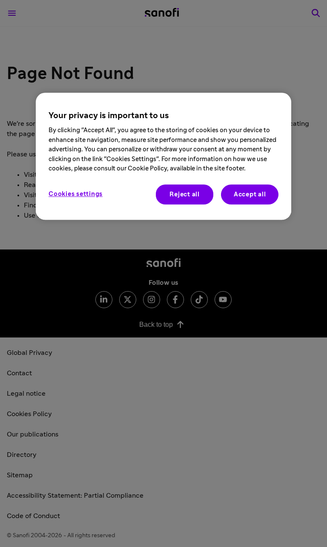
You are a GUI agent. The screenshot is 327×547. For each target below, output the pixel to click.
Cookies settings (76, 194)
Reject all (184, 194)
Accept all (250, 194)
